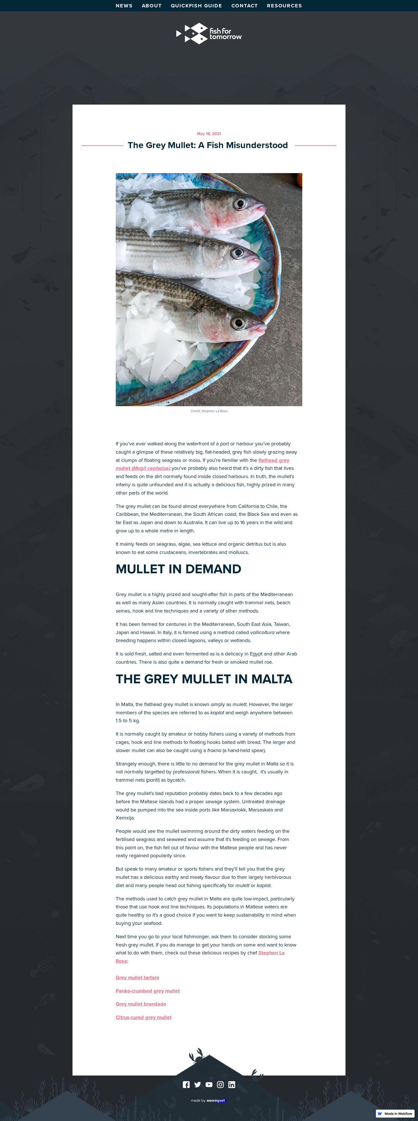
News (124, 6)
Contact (244, 6)
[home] (209, 33)
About (152, 6)
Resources (284, 6)
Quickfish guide (196, 6)
